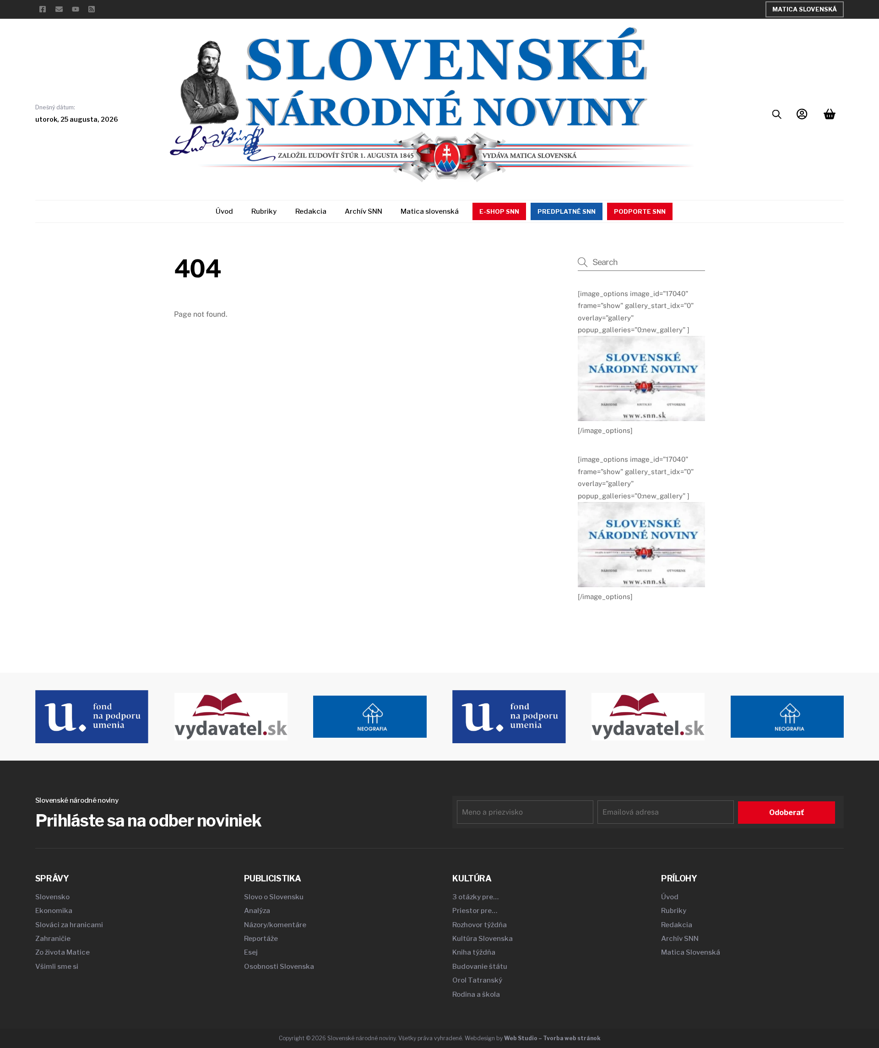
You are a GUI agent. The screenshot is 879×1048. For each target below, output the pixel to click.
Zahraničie (53, 939)
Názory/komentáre (275, 925)
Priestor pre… (474, 911)
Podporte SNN (640, 211)
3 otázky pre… (475, 897)
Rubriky (264, 211)
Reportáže (261, 939)
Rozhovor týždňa (479, 925)
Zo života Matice (62, 952)
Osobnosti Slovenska (279, 966)
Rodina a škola (476, 994)
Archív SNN (363, 211)
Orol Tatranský (477, 980)
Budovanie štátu (479, 966)
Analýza (257, 911)
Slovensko (52, 897)
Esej (251, 952)
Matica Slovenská (804, 9)
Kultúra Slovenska (482, 939)
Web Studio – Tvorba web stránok (552, 1038)
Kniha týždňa (473, 952)
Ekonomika (53, 911)
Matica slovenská (430, 211)
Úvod (224, 211)
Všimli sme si (56, 966)
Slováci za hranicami (69, 925)
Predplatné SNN (566, 211)
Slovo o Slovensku (274, 897)
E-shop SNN (499, 211)
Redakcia (310, 211)
